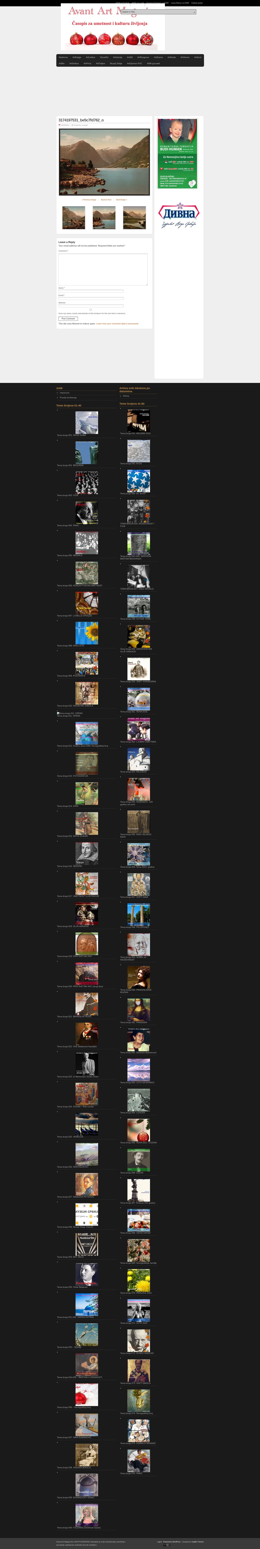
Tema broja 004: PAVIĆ (68, 525)
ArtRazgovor (143, 57)
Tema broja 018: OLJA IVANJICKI (73, 926)
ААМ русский (138, 3)
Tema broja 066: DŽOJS (131, 1173)
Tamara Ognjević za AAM (157, 3)
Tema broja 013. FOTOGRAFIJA (72, 776)
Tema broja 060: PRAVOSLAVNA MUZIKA (135, 991)
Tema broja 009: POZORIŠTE (71, 676)
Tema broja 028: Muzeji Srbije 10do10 (75, 1227)
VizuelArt (104, 57)
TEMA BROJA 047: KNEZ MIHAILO (137, 589)
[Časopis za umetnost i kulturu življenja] (113, 26)
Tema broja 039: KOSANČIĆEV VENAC (75, 1497)
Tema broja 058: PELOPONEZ (134, 927)
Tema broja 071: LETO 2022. (134, 1323)
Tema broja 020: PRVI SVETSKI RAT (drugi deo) (80, 986)
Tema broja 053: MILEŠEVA (133, 772)
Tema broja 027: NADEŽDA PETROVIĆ (75, 1197)
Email (62, 295)
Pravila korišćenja (68, 397)
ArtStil (130, 57)
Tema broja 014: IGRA (67, 806)
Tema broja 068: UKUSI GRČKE (135, 1233)
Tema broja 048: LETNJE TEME (135, 619)
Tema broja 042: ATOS (131, 463)
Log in (159, 1542)
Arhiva (126, 396)
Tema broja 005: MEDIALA (69, 555)
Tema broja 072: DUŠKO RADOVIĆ (137, 1353)
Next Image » (121, 200)
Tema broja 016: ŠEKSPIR (69, 866)
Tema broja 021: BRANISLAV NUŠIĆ (74, 1016)
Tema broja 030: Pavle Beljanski (72, 1287)
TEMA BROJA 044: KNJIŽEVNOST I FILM (137, 524)
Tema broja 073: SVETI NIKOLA (135, 1383)
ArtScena (158, 57)
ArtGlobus (74, 63)
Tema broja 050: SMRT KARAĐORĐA (138, 681)
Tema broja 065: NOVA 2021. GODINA (138, 1142)
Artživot (197, 57)
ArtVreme (185, 57)
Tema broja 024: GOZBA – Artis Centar (75, 1106)
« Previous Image (89, 200)
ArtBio (62, 63)
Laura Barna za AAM (180, 3)
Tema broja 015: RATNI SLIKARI (72, 836)
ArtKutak (172, 57)
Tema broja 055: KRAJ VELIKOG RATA (135, 835)
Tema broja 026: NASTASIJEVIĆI (72, 1167)
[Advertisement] (130, 89)
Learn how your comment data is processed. (117, 323)
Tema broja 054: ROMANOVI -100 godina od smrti (136, 803)
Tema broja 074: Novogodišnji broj (136, 1413)
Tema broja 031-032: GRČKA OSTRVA (75, 1317)
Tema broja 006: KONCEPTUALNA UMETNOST (79, 585)
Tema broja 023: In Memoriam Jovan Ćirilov (78, 1076)
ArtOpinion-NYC (134, 63)
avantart (85, 125)
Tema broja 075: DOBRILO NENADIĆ (138, 1443)
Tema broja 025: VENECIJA (70, 1137)
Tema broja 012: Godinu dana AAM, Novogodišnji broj (82, 746)
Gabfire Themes (198, 1542)
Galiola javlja (197, 3)
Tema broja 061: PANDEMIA (133, 1022)
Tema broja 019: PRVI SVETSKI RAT (74, 956)
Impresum (65, 393)
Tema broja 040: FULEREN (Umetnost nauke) (79, 1527)
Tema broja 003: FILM (67, 495)
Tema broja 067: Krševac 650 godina (137, 1203)
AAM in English (122, 3)
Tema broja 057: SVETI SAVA (134, 897)
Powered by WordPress (172, 1542)
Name (62, 288)
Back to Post (106, 200)
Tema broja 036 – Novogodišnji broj (74, 1407)
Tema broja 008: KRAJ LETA (70, 645)
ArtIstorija (117, 57)
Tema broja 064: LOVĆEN (132, 1112)
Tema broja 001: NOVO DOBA (71, 435)
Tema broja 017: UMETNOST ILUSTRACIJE (78, 896)
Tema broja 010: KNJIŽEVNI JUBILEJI (75, 706)
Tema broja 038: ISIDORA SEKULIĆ (74, 1467)
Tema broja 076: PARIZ (131, 1473)
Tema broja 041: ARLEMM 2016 (135, 433)
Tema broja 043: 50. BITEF (133, 493)
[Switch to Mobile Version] (167, 1544)
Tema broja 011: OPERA (68, 716)
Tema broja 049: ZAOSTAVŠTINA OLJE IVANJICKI (136, 650)
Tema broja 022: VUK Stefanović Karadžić (77, 1046)
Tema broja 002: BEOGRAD (70, 465)
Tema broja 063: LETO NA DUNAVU (137, 1082)
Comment (63, 251)
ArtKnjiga (77, 57)
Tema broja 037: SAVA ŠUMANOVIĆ (74, 1437)
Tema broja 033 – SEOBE (69, 1347)
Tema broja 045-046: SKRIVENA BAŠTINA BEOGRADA (135, 557)
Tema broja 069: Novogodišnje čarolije (138, 1263)
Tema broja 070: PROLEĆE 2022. (136, 1293)
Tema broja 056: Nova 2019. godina (137, 867)
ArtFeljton (100, 63)
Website (62, 303)
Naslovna (63, 57)
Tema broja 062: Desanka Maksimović (138, 1052)
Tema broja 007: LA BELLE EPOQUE (74, 615)
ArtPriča (87, 63)
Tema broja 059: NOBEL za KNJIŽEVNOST (133, 958)
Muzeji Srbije (116, 63)
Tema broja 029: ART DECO (70, 1257)
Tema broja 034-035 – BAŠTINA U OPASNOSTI (79, 1377)
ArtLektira (90, 57)
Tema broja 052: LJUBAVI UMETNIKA (138, 742)
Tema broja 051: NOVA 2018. (134, 711)
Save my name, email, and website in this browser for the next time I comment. (92, 313)
